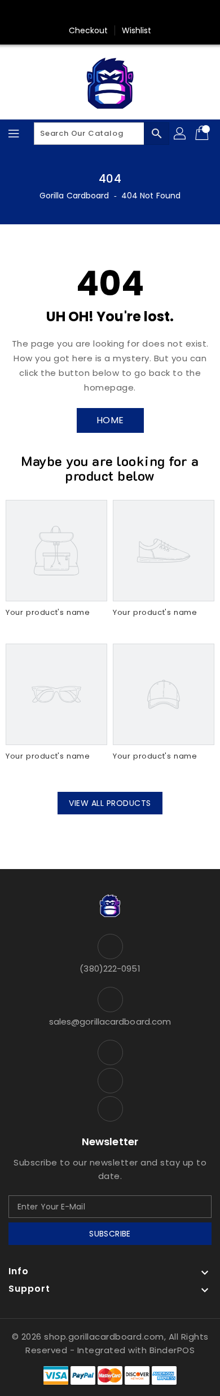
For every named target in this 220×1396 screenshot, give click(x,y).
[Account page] (180, 133)
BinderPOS (172, 1350)
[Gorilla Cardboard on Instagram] (131, 13)
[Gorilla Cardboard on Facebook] (88, 13)
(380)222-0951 (110, 968)
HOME (110, 420)
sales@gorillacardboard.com (110, 1021)
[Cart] (203, 133)
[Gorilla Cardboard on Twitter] (110, 13)
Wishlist (137, 30)
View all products (110, 803)
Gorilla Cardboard (74, 195)
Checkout (88, 30)
